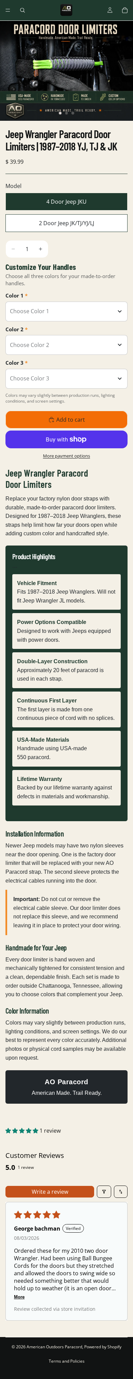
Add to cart (70, 419)
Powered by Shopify (102, 1347)
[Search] (22, 10)
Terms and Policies (67, 1361)
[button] (22, 1130)
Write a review (50, 1191)
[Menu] (8, 10)
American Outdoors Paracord (54, 1347)
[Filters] (104, 1192)
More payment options (66, 456)
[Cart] (124, 10)
